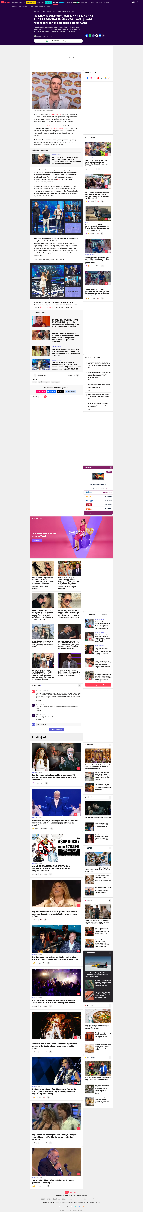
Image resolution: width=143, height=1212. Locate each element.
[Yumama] (91, 1199)
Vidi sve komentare (56, 729)
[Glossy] (64, 1199)
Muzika (49, 11)
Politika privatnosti (95, 1202)
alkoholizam (55, 382)
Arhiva (87, 1202)
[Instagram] (91, 78)
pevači (40, 382)
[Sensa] (84, 1199)
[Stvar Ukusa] (99, 1199)
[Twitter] (94, 78)
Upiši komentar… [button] (42, 724)
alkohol (46, 382)
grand (34, 382)
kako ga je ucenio (57, 128)
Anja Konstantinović (41, 35)
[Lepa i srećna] (70, 1199)
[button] (81, 35)
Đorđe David (48, 126)
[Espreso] (49, 1199)
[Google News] (106, 78)
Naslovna (36, 11)
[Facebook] (87, 78)
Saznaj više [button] (37, 540)
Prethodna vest (41, 375)
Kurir (58, 179)
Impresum (52, 1202)
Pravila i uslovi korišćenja (66, 1202)
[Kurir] (43, 1199)
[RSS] (109, 78)
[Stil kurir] (59, 1199)
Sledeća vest (71, 375)
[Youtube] (98, 78)
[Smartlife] (77, 1199)
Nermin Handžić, (56, 114)
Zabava (43, 11)
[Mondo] (6, 2)
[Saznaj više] (110, 745)
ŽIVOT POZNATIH (46, 307)
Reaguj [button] (35, 396)
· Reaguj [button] (92, 201)
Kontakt (58, 1202)
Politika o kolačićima (79, 1202)
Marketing (46, 1202)
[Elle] (55, 1199)
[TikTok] (102, 78)
